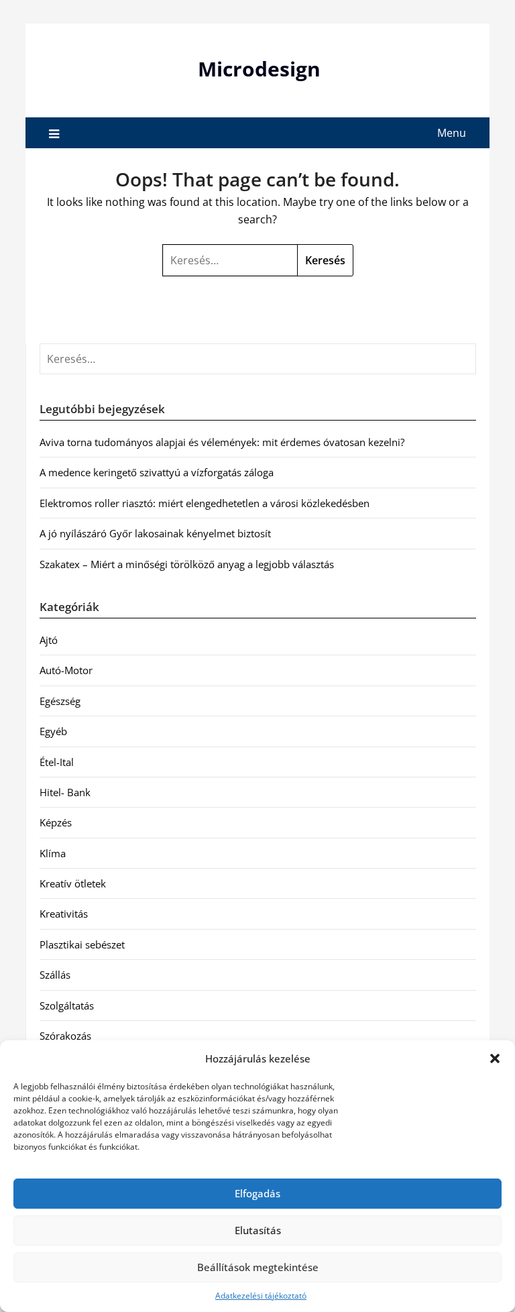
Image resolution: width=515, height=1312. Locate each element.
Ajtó (49, 640)
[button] (495, 1058)
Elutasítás (258, 1230)
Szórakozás (65, 1035)
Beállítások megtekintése (258, 1267)
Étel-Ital (57, 762)
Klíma (53, 853)
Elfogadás (257, 1193)
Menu (451, 132)
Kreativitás (64, 913)
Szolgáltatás (67, 1005)
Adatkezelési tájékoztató (260, 1295)
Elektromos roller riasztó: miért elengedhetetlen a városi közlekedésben (204, 503)
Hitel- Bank (65, 792)
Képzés (56, 822)
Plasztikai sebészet (82, 944)
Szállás (55, 974)
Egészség (60, 701)
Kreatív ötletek (73, 883)
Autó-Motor (66, 670)
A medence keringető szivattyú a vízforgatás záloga (157, 472)
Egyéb (53, 731)
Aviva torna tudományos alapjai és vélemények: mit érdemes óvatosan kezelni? (222, 442)
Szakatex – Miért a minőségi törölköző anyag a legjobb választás (187, 564)
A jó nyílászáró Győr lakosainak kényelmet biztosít (155, 533)
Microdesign (259, 69)
